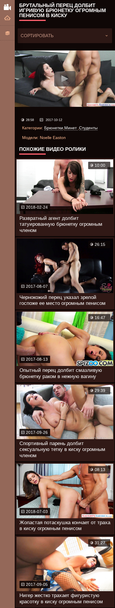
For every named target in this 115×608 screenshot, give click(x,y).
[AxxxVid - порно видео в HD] (7, 7)
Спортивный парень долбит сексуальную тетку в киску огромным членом (62, 449)
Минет (71, 127)
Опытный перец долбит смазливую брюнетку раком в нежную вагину (60, 373)
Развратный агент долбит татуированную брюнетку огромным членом (60, 224)
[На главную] (7, 18)
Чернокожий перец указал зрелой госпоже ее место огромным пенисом (62, 300)
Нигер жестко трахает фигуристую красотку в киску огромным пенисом (61, 598)
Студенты (88, 127)
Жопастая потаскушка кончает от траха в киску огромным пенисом (64, 525)
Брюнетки (53, 127)
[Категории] (7, 32)
